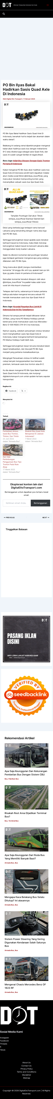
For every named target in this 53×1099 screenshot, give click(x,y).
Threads (3, 1044)
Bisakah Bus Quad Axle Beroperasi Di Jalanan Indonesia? (35, 433)
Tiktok (2, 1050)
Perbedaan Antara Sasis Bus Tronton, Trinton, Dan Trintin (11, 433)
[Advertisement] (26, 45)
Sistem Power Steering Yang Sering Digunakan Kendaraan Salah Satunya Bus (25, 942)
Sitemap (26, 1078)
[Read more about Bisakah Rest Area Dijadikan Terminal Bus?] (26, 797)
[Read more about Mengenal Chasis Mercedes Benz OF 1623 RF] (26, 969)
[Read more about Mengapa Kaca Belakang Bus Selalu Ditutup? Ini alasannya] (26, 881)
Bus (6, 779)
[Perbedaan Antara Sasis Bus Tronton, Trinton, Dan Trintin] (13, 424)
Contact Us (26, 1066)
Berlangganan (40, 503)
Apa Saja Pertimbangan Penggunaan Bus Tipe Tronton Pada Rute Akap (12, 462)
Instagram (4, 1038)
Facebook (4, 1041)
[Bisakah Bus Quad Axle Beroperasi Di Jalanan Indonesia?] (35, 424)
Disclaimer (26, 1075)
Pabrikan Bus (13, 779)
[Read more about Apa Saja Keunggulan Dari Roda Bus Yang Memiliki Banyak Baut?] (26, 839)
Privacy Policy (27, 1069)
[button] (4, 14)
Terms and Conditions (26, 1072)
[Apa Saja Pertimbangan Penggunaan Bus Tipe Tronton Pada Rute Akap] (13, 450)
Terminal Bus (13, 821)
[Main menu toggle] (47, 5)
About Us (26, 1062)
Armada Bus (9, 863)
